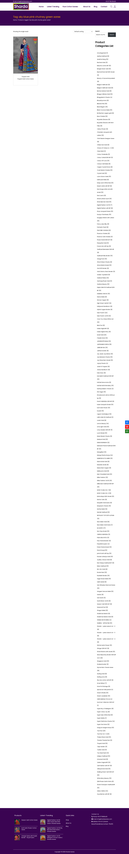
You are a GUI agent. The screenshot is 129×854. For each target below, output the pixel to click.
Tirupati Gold (25, 77)
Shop (67, 820)
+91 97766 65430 (110, 1)
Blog (67, 826)
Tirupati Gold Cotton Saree (25, 79)
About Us (68, 823)
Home (15, 20)
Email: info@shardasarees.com (22, 1)
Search (97, 31)
